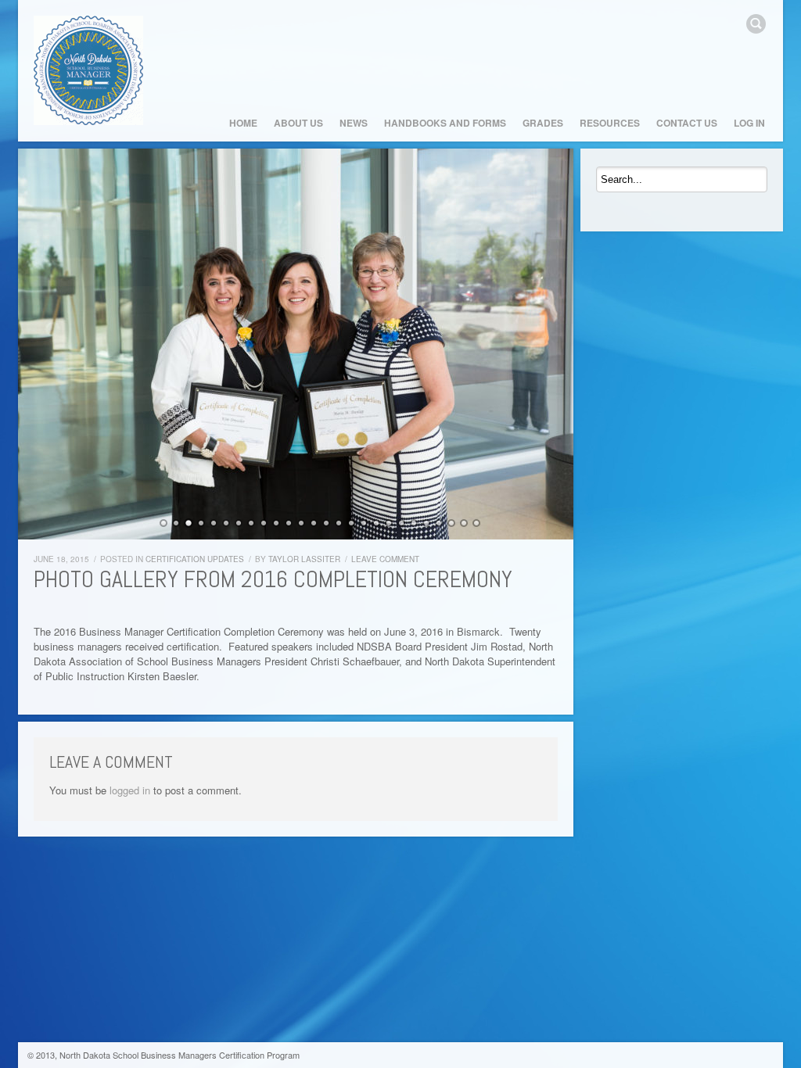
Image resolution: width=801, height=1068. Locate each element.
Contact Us (686, 123)
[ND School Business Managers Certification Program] (88, 71)
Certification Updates (194, 559)
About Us (298, 123)
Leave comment (385, 559)
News (353, 123)
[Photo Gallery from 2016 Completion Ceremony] (295, 344)
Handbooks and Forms (445, 123)
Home (243, 123)
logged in (130, 790)
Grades (543, 123)
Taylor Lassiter (304, 559)
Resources (610, 123)
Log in (749, 123)
